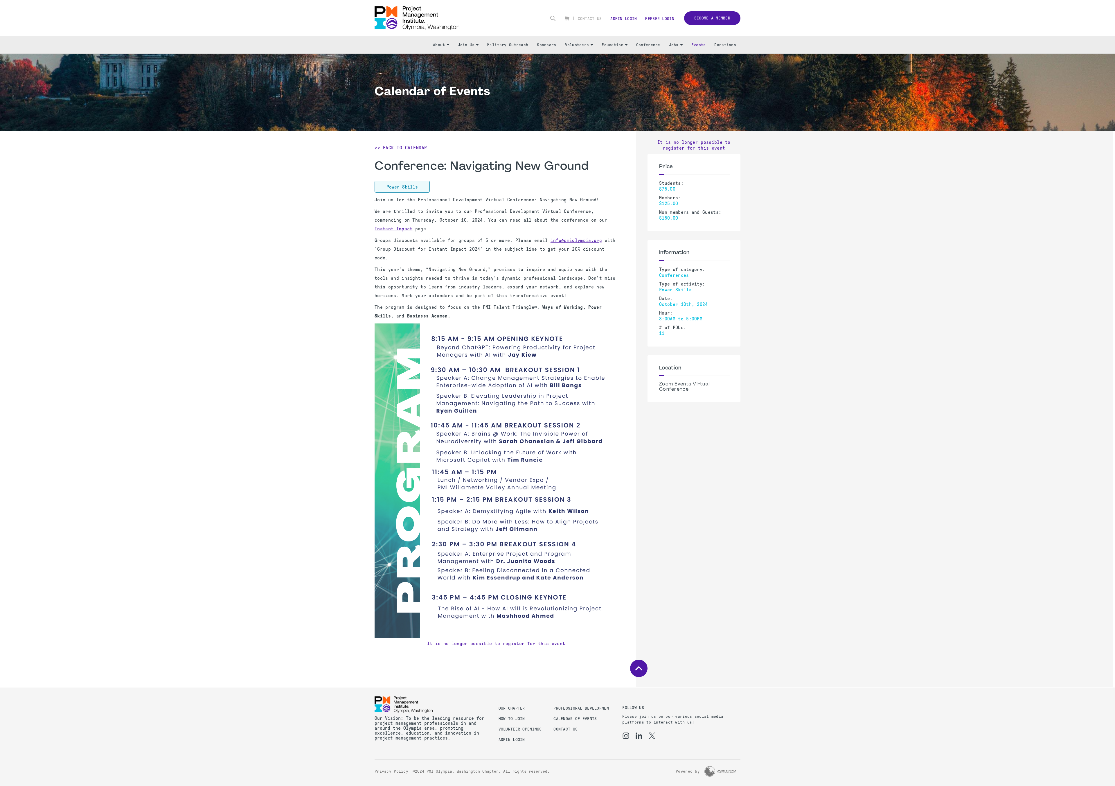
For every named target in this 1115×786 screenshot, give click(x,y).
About (439, 45)
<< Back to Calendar (401, 147)
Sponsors (546, 45)
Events (698, 45)
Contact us (565, 729)
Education (612, 45)
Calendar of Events (575, 719)
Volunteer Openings (520, 729)
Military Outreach (507, 45)
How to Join (512, 719)
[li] (639, 736)
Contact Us (590, 19)
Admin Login (623, 19)
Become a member (712, 18)
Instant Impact (393, 228)
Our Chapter (512, 708)
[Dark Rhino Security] (720, 771)
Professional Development (582, 708)
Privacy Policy (391, 771)
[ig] (626, 736)
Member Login (659, 19)
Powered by (688, 771)
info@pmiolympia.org (576, 240)
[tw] (652, 736)
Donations (725, 45)
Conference (648, 45)
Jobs (674, 45)
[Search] (553, 18)
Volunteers (577, 45)
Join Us (466, 45)
